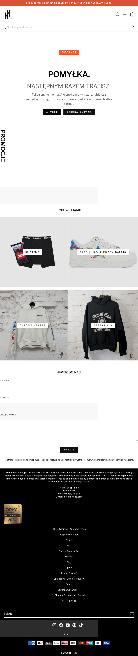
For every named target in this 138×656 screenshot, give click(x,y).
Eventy (69, 584)
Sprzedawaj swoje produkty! (69, 578)
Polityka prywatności (75, 460)
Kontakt (69, 556)
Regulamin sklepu (69, 534)
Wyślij (69, 449)
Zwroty (69, 540)
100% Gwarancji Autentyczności (69, 529)
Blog (69, 562)
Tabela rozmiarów (69, 551)
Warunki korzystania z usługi (101, 460)
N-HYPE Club (69, 600)
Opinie (69, 567)
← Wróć (52, 112)
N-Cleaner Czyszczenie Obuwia (69, 595)
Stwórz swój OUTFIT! (69, 589)
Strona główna (79, 112)
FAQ (69, 545)
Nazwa (4, 380)
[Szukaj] (134, 27)
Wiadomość (8, 415)
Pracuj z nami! (69, 573)
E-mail (5, 398)
